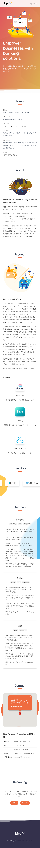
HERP (14, 803)
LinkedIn (24, 803)
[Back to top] (8, 3)
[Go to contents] (20, 81)
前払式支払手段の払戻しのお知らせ (15, 112)
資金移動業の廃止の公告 (11, 119)
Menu (35, 3)
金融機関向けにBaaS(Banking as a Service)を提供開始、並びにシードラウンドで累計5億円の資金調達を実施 (20, 145)
